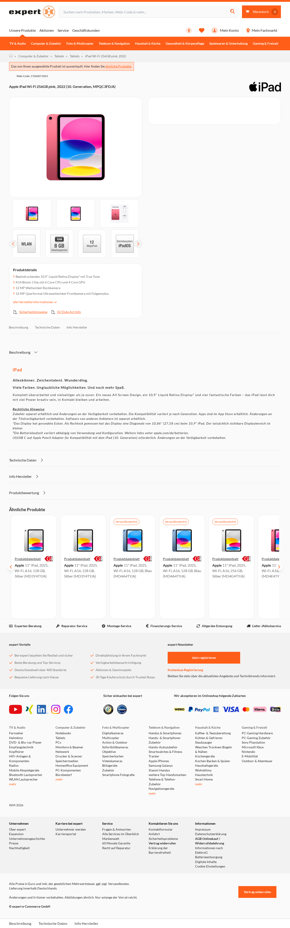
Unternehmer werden (71, 829)
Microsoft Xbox (253, 747)
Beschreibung (18, 327)
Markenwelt (110, 839)
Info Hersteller (77, 327)
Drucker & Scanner (69, 756)
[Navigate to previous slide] (10, 566)
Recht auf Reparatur (116, 848)
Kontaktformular (161, 829)
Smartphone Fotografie (118, 775)
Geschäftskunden (86, 30)
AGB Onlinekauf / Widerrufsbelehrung (209, 841)
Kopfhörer (16, 752)
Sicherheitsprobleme (163, 839)
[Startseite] (11, 56)
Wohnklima (203, 770)
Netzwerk (62, 752)
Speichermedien (67, 761)
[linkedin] (42, 709)
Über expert (17, 829)
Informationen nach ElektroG (209, 850)
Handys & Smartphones (165, 733)
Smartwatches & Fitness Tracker (165, 754)
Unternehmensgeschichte (27, 839)
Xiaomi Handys (159, 770)
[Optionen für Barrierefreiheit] (188, 30)
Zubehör (108, 770)
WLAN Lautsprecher (23, 779)
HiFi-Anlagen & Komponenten (20, 758)
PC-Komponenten (68, 770)
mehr (13, 784)
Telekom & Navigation (114, 43)
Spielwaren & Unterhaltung (228, 43)
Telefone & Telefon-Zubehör (162, 782)
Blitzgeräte (109, 765)
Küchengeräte (205, 756)
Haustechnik (204, 775)
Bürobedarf (64, 775)
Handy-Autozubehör (163, 747)
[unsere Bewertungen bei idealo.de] (122, 709)
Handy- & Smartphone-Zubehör (165, 740)
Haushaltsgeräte (206, 765)
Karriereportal (66, 834)
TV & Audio (18, 43)
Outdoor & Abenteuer (257, 761)
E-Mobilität (250, 756)
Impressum (203, 829)
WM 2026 (16, 805)
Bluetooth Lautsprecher (25, 775)
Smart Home (204, 779)
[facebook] (68, 709)
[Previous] (13, 244)
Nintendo (248, 752)
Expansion (16, 834)
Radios (14, 765)
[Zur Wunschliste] (201, 30)
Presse (13, 843)
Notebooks (63, 733)
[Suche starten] (232, 12)
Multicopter (110, 738)
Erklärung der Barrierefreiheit (160, 850)
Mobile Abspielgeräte (24, 770)
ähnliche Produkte (118, 66)
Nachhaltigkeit (19, 848)
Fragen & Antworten (116, 829)
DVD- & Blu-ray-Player (25, 742)
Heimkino (16, 738)
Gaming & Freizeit (265, 43)
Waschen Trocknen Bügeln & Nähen (213, 749)
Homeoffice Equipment (72, 765)
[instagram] (55, 709)
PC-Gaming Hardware (257, 733)
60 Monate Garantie (116, 843)
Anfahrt (154, 834)
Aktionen (46, 30)
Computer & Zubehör (46, 43)
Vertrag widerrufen (162, 843)
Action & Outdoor (115, 742)
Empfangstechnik (21, 747)
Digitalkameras (112, 733)
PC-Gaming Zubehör (256, 738)
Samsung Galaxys (161, 765)
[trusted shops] (108, 709)
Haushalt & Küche (147, 43)
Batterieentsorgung (208, 857)
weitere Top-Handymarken (167, 775)
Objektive (109, 752)
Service (63, 30)
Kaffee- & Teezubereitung (213, 733)
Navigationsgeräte (161, 788)
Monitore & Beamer (69, 747)
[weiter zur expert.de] (27, 916)
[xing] (29, 709)
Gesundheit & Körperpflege (185, 43)
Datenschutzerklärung (210, 834)
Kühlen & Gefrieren (208, 738)
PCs (58, 742)
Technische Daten (47, 327)
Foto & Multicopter (80, 43)
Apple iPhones (159, 761)
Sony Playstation (253, 742)
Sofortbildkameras (115, 747)
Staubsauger (203, 742)
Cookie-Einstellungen (210, 866)
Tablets (57, 56)
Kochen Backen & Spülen (212, 761)
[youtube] (15, 709)
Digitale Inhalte (206, 862)
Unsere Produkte (22, 30)
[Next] (138, 244)
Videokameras (112, 761)
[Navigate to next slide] (279, 566)
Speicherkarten (112, 756)
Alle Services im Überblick (120, 834)
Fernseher (16, 733)
